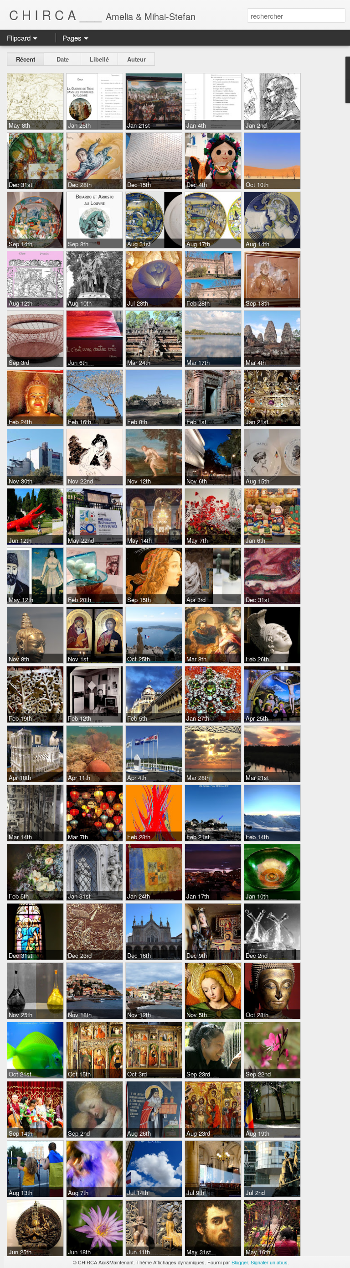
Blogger (240, 1262)
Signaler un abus (269, 1262)
